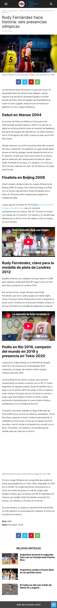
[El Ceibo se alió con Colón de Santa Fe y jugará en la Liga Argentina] (10, 590)
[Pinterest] (31, 82)
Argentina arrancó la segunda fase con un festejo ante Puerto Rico (37, 557)
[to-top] (53, 603)
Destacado (13, 11)
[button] (6, 4)
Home (4, 11)
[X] (25, 82)
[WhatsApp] (37, 82)
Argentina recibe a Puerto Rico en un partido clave (37, 571)
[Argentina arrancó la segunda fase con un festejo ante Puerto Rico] (10, 559)
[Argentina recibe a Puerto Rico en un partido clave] (10, 574)
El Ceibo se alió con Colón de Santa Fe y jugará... (36, 586)
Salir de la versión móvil (28, 604)
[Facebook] (18, 82)
